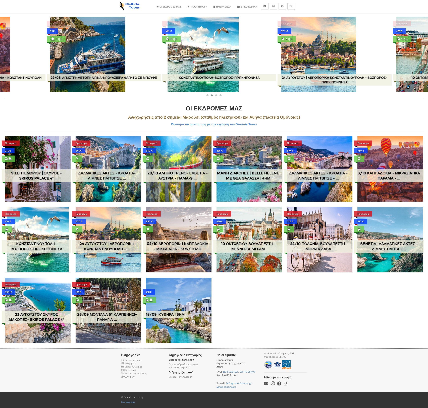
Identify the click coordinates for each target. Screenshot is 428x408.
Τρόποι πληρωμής (133, 366)
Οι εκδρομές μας (132, 360)
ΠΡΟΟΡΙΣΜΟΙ (197, 6)
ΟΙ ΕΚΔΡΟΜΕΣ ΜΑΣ (170, 6)
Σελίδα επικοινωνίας (226, 386)
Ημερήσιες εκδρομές (179, 367)
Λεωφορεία (129, 363)
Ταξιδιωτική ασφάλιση (135, 373)
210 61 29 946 (230, 371)
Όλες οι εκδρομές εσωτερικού (183, 364)
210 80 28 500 (247, 371)
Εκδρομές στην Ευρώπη (180, 376)
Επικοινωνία (130, 370)
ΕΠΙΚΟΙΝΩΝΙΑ (247, 6)
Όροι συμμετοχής (128, 402)
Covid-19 (129, 376)
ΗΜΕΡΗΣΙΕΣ (223, 6)
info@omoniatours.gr (239, 383)
